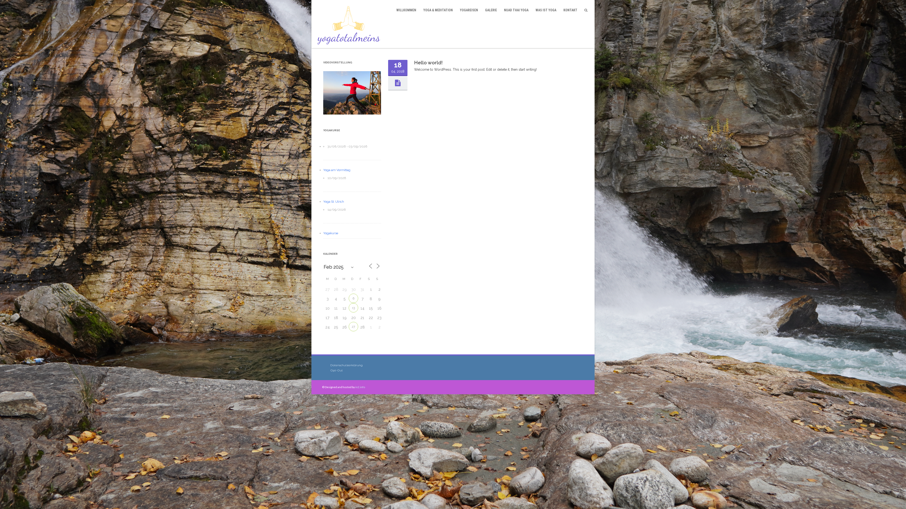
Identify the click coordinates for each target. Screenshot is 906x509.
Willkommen (406, 10)
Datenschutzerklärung (346, 365)
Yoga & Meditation (438, 10)
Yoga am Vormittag (336, 170)
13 (353, 308)
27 (353, 326)
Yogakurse (330, 233)
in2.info (360, 387)
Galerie (491, 10)
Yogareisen (469, 10)
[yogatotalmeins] (350, 24)
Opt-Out (336, 370)
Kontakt (570, 10)
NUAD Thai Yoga (516, 10)
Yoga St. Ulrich (333, 201)
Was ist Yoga (546, 10)
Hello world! (428, 63)
